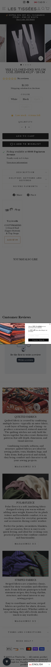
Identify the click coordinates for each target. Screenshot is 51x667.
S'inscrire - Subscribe (38, 340)
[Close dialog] (49, 324)
